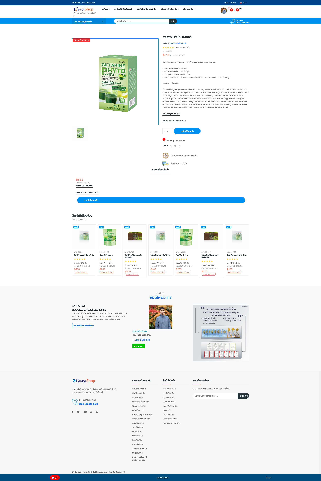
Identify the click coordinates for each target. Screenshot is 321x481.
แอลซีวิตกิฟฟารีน (168, 402)
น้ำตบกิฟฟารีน (137, 436)
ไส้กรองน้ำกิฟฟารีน (139, 406)
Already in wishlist (176, 140)
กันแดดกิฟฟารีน (168, 397)
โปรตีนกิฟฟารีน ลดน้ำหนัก (146, 9)
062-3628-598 (242, 22)
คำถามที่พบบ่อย (168, 414)
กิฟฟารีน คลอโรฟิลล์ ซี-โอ (84, 255)
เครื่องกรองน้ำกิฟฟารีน (140, 402)
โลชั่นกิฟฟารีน (137, 440)
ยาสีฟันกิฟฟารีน (138, 444)
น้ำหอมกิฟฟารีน (137, 453)
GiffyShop (95, 472)
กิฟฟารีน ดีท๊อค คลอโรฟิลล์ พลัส (133, 256)
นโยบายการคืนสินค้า (169, 419)
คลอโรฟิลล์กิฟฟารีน (169, 406)
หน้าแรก (105, 9)
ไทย (244, 3)
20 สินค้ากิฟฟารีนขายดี (123, 9)
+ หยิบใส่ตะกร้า (187, 131)
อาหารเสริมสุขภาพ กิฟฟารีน (142, 414)
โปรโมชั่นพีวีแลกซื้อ (139, 389)
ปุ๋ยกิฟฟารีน (166, 410)
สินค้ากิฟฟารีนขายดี (139, 448)
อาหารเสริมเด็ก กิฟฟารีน (141, 419)
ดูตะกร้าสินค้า (163, 477)
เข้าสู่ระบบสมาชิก (230, 3)
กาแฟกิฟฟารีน (137, 397)
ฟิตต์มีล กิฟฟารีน (138, 393)
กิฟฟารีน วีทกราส (106, 255)
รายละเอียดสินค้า (160, 169)
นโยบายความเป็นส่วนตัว (171, 423)
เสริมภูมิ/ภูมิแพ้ (138, 423)
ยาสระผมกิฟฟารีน (169, 389)
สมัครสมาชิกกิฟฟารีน (169, 9)
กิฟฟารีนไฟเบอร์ (138, 410)
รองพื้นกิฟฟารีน (138, 427)
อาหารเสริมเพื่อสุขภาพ (177, 43)
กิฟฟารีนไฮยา (137, 431)
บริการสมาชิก (188, 9)
